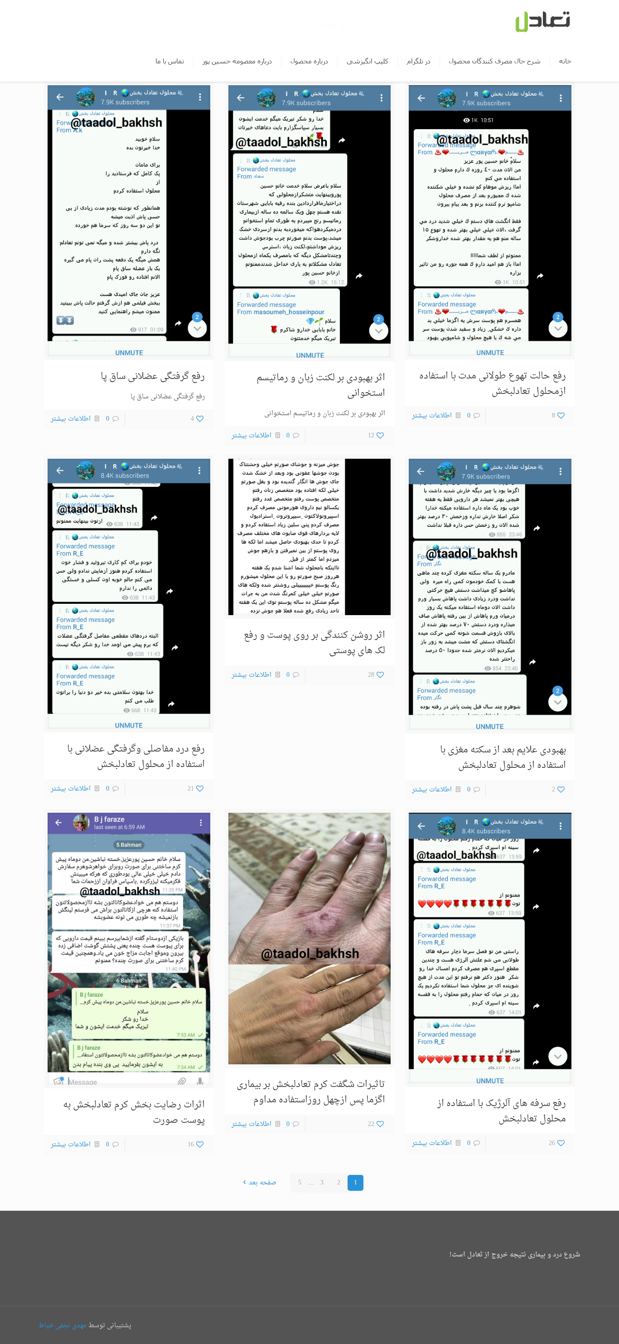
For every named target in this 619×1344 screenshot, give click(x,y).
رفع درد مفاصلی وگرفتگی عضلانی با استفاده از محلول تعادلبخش (136, 757)
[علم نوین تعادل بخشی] (542, 20)
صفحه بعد (262, 1183)
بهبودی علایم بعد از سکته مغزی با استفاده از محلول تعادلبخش (503, 758)
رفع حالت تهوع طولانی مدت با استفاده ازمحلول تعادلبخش (492, 384)
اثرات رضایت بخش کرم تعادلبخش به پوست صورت (134, 1113)
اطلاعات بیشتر (432, 416)
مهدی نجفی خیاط (63, 1326)
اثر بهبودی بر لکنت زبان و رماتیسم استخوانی (320, 385)
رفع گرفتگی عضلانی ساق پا (153, 376)
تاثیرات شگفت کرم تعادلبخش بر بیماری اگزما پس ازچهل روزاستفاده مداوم (311, 1092)
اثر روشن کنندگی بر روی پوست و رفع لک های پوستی (314, 643)
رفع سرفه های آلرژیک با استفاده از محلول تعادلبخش (501, 1111)
